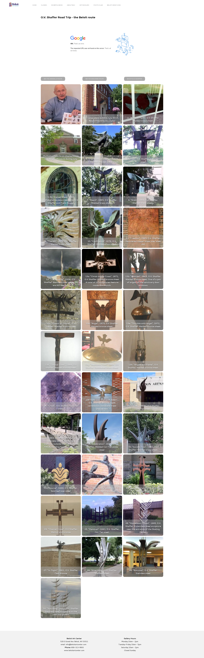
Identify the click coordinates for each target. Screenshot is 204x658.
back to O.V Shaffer (134, 79)
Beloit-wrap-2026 (113, 5)
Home (34, 5)
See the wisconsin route (94, 79)
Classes (44, 5)
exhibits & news (57, 5)
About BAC (71, 5)
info (67, 644)
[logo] (13, 5)
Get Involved (84, 5)
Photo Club (98, 5)
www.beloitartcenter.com (74, 650)
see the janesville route (53, 79)
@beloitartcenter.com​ (77, 644)
